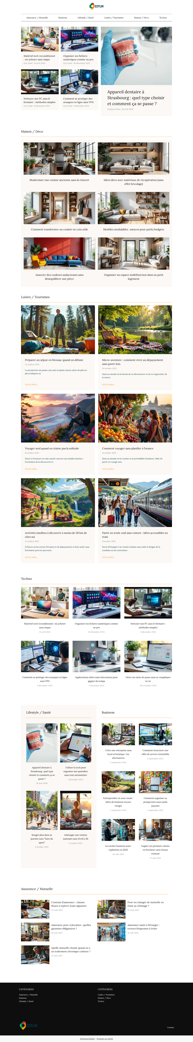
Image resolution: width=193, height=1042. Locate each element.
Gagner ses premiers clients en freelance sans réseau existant (155, 850)
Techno (163, 17)
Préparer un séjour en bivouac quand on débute (54, 360)
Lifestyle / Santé (86, 17)
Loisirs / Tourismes (113, 17)
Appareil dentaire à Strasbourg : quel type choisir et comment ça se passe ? (136, 97)
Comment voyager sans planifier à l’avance (127, 448)
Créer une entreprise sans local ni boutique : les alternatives (118, 754)
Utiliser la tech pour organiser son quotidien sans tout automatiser (75, 771)
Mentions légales (87, 1039)
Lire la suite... (31, 384)
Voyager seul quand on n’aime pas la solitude (52, 448)
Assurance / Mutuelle (37, 17)
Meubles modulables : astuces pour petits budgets (133, 229)
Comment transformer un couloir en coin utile (59, 229)
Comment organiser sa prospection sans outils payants (155, 802)
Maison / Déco (141, 17)
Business (62, 17)
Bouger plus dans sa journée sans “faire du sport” (42, 838)
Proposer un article (105, 1039)
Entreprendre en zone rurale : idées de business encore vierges (118, 802)
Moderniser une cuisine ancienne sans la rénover (59, 180)
